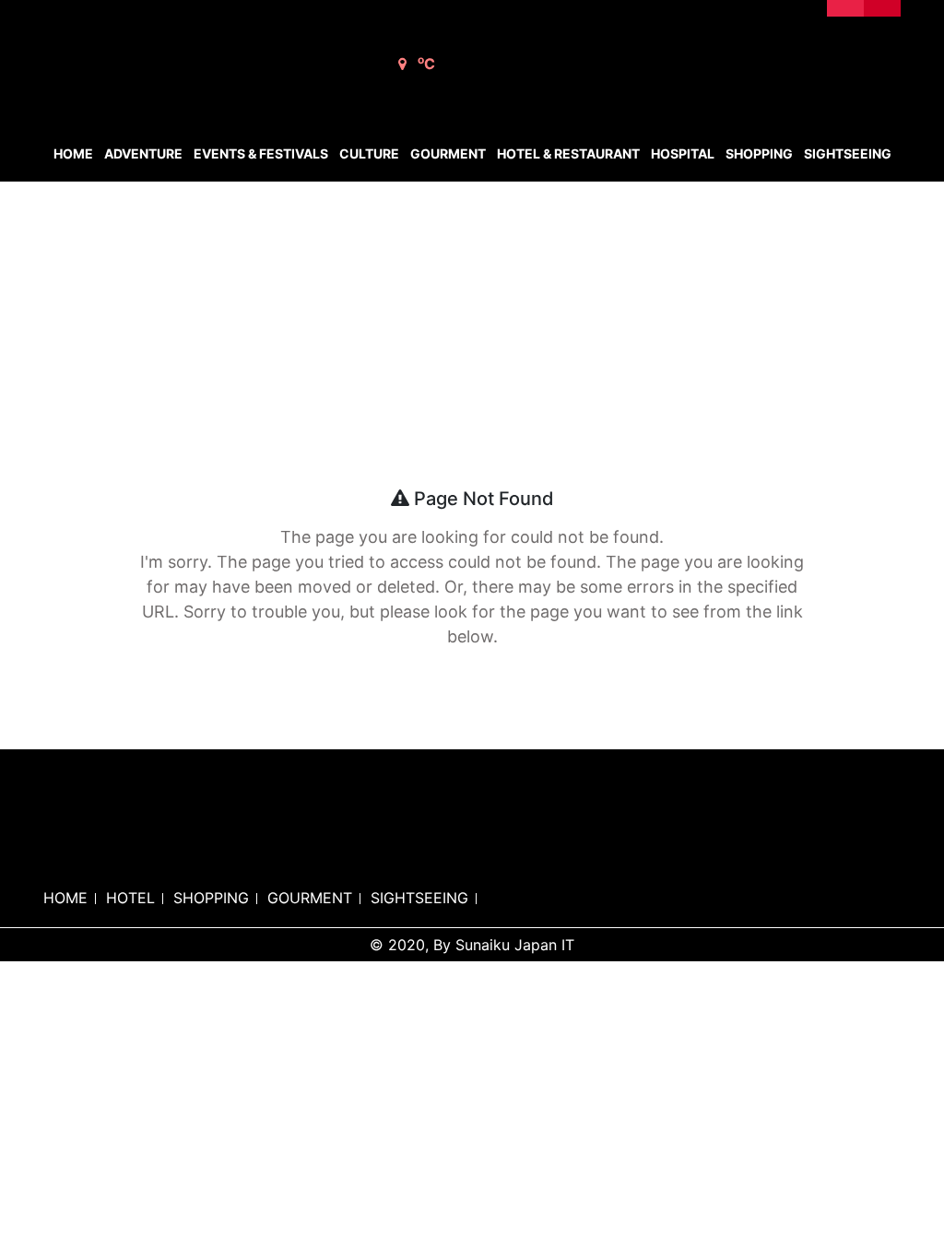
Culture (369, 153)
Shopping (759, 153)
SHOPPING (211, 897)
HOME (65, 897)
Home (73, 153)
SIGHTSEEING (419, 897)
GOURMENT (309, 897)
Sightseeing (847, 153)
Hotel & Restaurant (568, 153)
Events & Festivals (261, 153)
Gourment (448, 153)
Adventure (143, 153)
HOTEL (130, 897)
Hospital (682, 153)
